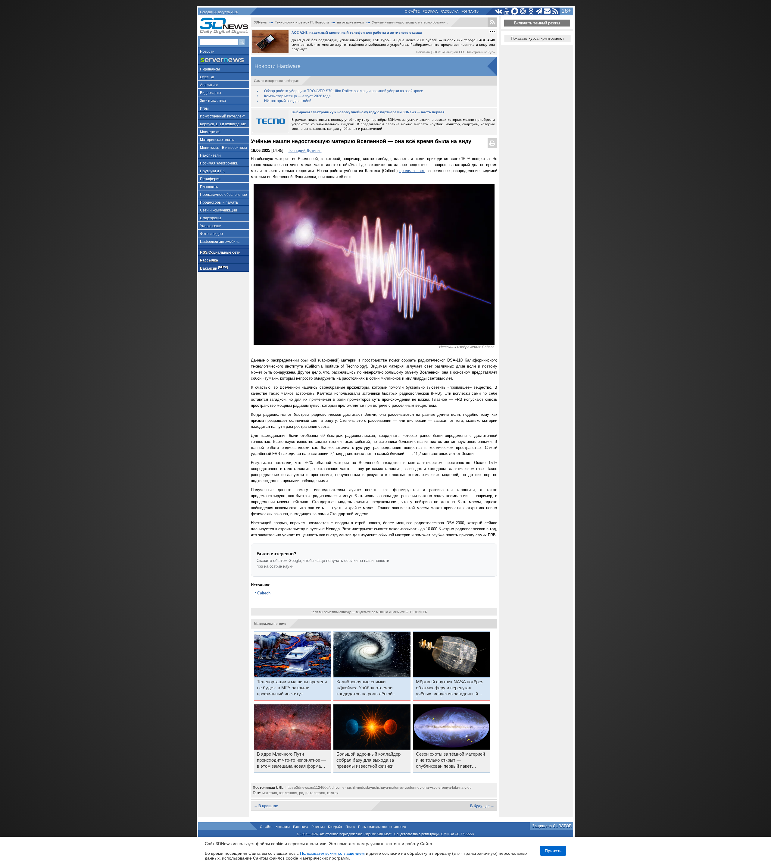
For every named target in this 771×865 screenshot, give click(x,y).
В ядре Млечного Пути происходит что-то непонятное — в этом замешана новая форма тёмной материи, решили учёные (291, 760)
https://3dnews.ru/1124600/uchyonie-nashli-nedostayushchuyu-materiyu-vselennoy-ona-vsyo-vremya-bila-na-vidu (379, 787)
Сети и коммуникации (218, 210)
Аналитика (209, 85)
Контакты (470, 11)
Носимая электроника (219, 163)
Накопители (210, 155)
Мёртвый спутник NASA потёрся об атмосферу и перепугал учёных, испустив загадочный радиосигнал (449, 688)
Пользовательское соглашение (382, 827)
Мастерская (210, 132)
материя (269, 793)
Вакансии (214, 268)
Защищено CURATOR (552, 826)
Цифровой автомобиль (219, 242)
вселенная (288, 793)
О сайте (412, 11)
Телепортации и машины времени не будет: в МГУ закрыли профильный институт (292, 687)
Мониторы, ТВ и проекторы (223, 148)
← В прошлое (266, 806)
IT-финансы (210, 69)
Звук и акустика (213, 101)
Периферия (210, 179)
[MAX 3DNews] (515, 11)
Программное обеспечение (223, 195)
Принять (553, 850)
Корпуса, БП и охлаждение (223, 124)
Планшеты (209, 187)
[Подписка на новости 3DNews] (547, 11)
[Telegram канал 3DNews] (539, 11)
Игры (204, 108)
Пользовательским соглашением (332, 853)
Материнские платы (217, 140)
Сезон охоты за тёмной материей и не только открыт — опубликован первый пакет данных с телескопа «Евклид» (450, 760)
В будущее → (482, 806)
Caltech (263, 593)
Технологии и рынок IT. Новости (302, 22)
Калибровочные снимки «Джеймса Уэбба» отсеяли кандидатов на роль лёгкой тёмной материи (364, 688)
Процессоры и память (219, 202)
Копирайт (335, 827)
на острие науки (350, 22)
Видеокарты (210, 93)
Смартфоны (210, 218)
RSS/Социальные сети (220, 252)
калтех (333, 793)
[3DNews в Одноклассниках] (531, 11)
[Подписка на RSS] (555, 11)
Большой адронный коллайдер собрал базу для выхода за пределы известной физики (368, 760)
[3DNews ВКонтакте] (499, 11)
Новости (207, 51)
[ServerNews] (223, 60)
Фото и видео (211, 234)
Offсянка (207, 77)
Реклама (430, 11)
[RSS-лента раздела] (492, 22)
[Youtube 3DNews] (507, 11)
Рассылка (449, 11)
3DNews (260, 22)
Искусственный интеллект (222, 116)
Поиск (350, 827)
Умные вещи (210, 226)
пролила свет (412, 170)
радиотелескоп (312, 793)
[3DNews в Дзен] (523, 11)
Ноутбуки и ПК (212, 171)
